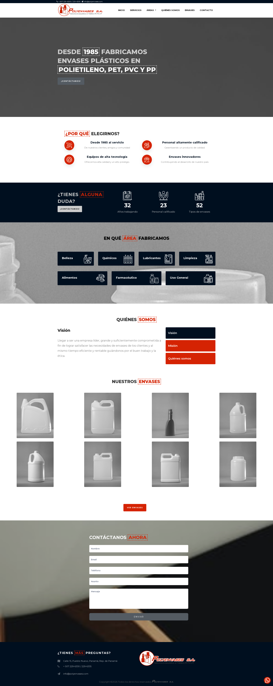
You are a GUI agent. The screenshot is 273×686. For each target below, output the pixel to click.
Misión (173, 345)
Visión (172, 333)
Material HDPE (30, 434)
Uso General (30, 429)
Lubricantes (166, 429)
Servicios (135, 10)
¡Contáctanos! (71, 81)
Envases (190, 10)
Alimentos (231, 477)
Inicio (121, 10)
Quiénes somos (170, 10)
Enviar (139, 616)
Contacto (206, 10)
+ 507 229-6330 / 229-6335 (69, 1)
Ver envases (135, 508)
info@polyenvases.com (93, 1)
